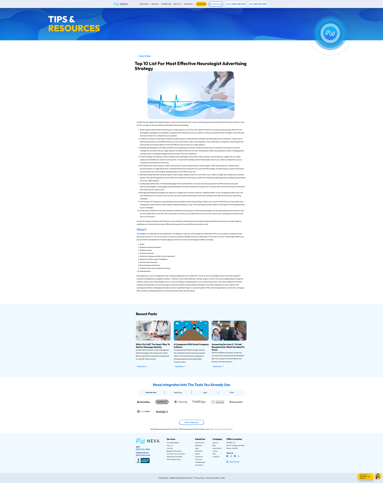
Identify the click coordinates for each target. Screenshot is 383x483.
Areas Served (217, 448)
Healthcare (178, 392)
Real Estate (198, 451)
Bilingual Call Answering (174, 451)
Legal (205, 392)
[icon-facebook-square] (227, 456)
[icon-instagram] (231, 456)
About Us (215, 443)
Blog (214, 445)
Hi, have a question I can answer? (365, 476)
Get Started (201, 4)
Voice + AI (170, 445)
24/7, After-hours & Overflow (176, 454)
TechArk (189, 478)
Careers (215, 451)
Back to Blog (145, 56)
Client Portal (216, 4)
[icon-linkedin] (235, 456)
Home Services (151, 392)
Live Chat (170, 448)
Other (232, 392)
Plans (214, 454)
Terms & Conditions (213, 478)
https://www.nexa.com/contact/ (221, 429)
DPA (223, 478)
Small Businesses (200, 462)
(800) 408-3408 (238, 4)
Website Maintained (177, 478)
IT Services (198, 459)
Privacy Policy (200, 478)
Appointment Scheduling (174, 457)
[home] (121, 4)
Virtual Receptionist (173, 443)
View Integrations (191, 422)
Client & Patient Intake (174, 459)
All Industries (199, 465)
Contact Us (216, 457)
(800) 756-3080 (260, 4)
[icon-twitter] (239, 456)
